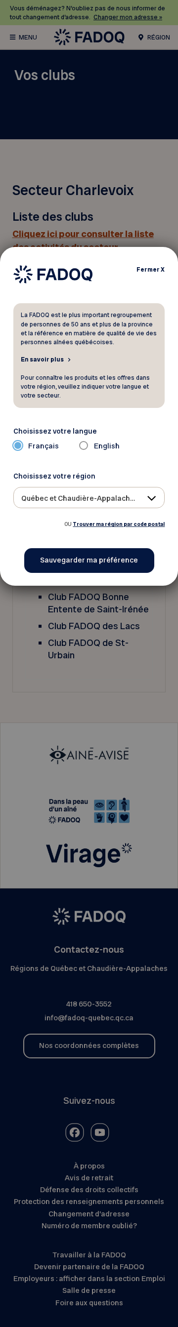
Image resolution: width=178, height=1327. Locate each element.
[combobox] (89, 497)
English (107, 446)
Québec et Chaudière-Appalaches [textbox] (79, 498)
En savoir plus (42, 359)
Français (43, 446)
